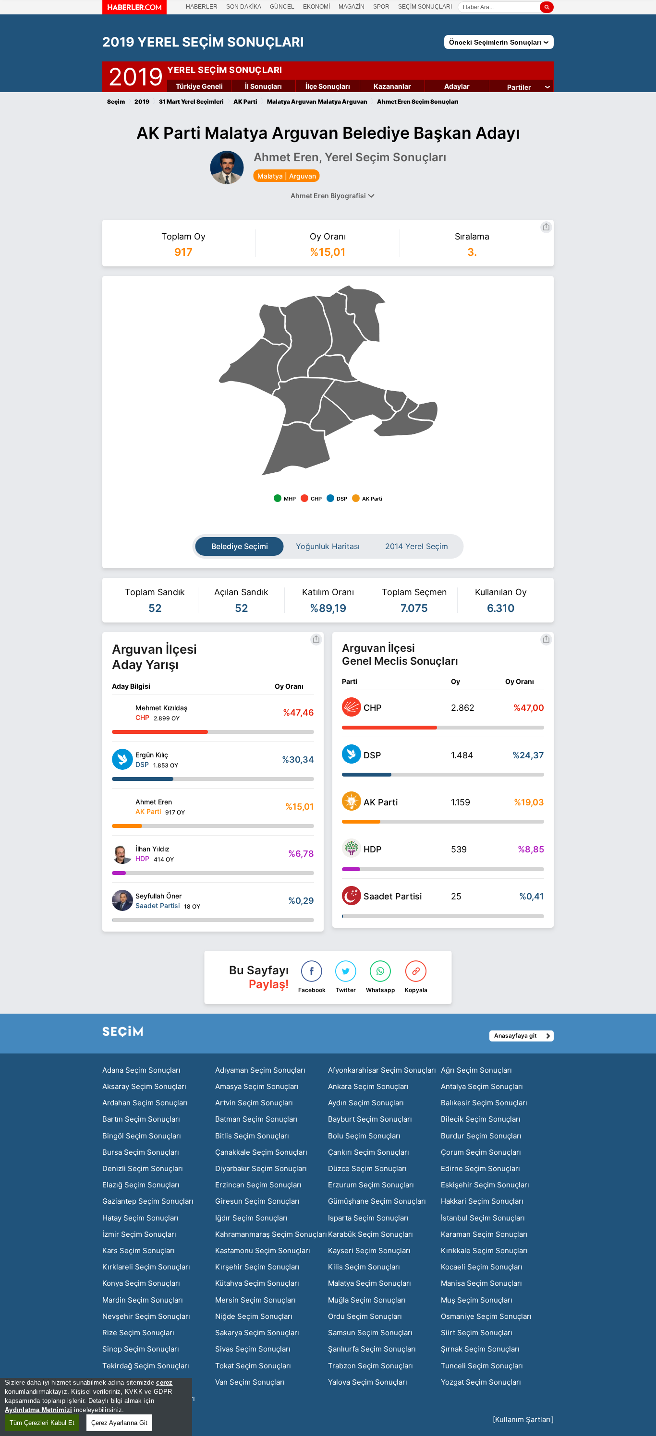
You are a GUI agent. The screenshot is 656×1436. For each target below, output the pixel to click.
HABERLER (202, 6)
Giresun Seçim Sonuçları (257, 1201)
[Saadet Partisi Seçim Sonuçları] (351, 902)
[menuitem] (423, 412)
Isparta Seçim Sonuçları (368, 1217)
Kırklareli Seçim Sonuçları (146, 1266)
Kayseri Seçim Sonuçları (369, 1250)
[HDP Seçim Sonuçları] (351, 855)
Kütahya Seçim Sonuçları (257, 1283)
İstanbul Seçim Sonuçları (483, 1217)
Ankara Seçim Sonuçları (368, 1086)
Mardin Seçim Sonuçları (142, 1299)
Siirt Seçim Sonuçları (476, 1332)
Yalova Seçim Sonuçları (367, 1382)
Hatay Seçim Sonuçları (140, 1217)
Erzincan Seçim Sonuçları (258, 1184)
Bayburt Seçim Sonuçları (370, 1119)
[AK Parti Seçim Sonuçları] (351, 808)
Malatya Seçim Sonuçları (369, 1283)
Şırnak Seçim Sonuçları (480, 1348)
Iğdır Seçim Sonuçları (251, 1217)
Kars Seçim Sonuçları (138, 1250)
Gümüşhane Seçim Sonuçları (377, 1201)
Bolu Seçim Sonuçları (364, 1135)
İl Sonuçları (263, 86)
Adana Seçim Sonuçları (141, 1070)
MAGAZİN (351, 6)
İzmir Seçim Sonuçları (139, 1234)
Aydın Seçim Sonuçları (366, 1102)
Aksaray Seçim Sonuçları (144, 1086)
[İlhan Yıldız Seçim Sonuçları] (122, 853)
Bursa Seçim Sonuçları (140, 1152)
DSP (372, 755)
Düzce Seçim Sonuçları (367, 1168)
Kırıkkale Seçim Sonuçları (484, 1250)
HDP (373, 849)
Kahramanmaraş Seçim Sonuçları (271, 1234)
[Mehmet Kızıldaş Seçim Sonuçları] (122, 712)
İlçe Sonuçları (327, 86)
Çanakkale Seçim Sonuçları (261, 1152)
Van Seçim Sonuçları (250, 1382)
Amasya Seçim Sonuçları (257, 1086)
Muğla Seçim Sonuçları (367, 1299)
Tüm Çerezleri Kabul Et (42, 1422)
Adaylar (457, 86)
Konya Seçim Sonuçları (141, 1283)
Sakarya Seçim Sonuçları (257, 1332)
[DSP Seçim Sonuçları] (351, 761)
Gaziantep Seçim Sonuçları (148, 1201)
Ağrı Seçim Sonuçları (476, 1070)
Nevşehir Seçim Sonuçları (146, 1316)
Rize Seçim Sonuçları (138, 1332)
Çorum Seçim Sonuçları (481, 1152)
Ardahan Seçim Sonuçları (145, 1102)
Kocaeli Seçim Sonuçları (481, 1266)
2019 (135, 74)
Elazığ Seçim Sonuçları (141, 1184)
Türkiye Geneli (199, 86)
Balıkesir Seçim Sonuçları (484, 1102)
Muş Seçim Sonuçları (476, 1299)
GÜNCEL (282, 6)
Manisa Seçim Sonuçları (481, 1283)
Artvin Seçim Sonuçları (254, 1102)
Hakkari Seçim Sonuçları (482, 1201)
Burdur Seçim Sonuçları (481, 1135)
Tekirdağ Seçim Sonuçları (145, 1365)
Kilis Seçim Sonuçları (364, 1266)
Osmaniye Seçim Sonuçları (486, 1316)
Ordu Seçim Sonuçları (365, 1316)
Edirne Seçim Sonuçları (480, 1168)
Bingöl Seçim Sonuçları (141, 1135)
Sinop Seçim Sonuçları (140, 1348)
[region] (96, 1407)
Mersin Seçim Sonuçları (255, 1299)
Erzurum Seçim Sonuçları (371, 1184)
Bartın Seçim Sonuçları (141, 1119)
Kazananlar (392, 86)
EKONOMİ (316, 6)
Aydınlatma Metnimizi (38, 1409)
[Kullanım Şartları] (523, 1419)
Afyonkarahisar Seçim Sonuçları (382, 1070)
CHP (373, 708)
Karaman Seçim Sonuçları (484, 1234)
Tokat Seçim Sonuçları (253, 1365)
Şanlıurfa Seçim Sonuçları (372, 1348)
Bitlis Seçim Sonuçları (252, 1135)
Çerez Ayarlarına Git (119, 1422)
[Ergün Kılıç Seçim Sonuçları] (122, 759)
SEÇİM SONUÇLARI (425, 6)
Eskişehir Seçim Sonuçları (485, 1184)
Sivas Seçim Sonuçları (253, 1348)
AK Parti (381, 802)
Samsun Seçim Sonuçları (370, 1332)
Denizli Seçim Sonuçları (142, 1168)
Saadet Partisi (393, 896)
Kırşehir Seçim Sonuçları (257, 1266)
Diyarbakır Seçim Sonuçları (261, 1168)
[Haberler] (134, 11)
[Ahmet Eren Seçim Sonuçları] (122, 806)
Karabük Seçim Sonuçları (370, 1234)
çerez (164, 1382)
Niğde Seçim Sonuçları (253, 1316)
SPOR (381, 6)
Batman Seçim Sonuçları (256, 1119)
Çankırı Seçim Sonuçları (368, 1152)
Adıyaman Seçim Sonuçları (260, 1070)
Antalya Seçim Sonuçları (482, 1086)
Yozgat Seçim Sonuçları (481, 1382)
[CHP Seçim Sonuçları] (351, 713)
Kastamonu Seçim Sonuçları (262, 1250)
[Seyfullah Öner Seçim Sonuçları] (122, 900)
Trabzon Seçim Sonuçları (370, 1365)
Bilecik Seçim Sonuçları (481, 1119)
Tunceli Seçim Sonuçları (482, 1365)
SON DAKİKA (243, 6)
